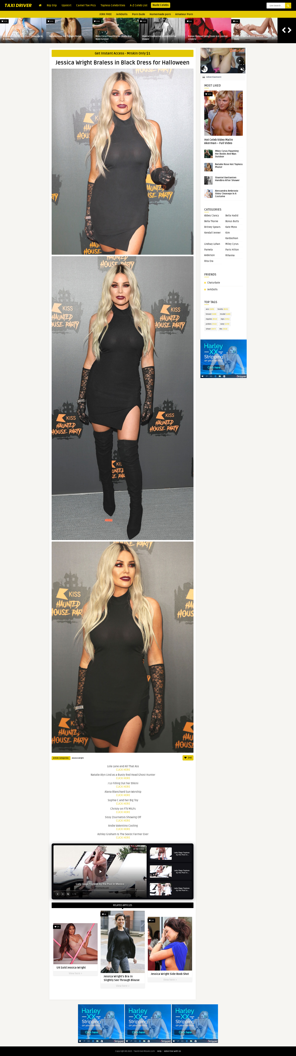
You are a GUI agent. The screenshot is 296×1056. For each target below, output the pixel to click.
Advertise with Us (172, 1051)
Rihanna (230, 255)
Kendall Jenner (212, 232)
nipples (211, 319)
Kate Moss (231, 227)
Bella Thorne (211, 221)
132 (152, 920)
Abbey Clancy (211, 215)
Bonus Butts (232, 221)
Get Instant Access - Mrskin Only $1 (122, 53)
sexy (224, 324)
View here (75, 973)
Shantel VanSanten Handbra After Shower (159, 37)
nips (225, 319)
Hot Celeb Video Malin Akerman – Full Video (218, 141)
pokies (211, 324)
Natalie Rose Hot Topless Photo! (65, 36)
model (225, 314)
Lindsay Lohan (212, 244)
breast (211, 314)
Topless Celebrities (113, 5)
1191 (144, 21)
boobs (223, 309)
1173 (5, 21)
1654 (209, 94)
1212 (51, 21)
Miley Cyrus (231, 244)
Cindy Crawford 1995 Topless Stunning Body (253, 37)
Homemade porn (160, 14)
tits (223, 329)
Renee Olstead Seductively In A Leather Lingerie (208, 37)
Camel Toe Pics (86, 5)
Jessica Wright (78, 758)
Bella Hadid (231, 215)
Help (159, 1051)
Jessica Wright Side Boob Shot (170, 974)
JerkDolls (121, 14)
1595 (98, 21)
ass (210, 309)
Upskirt (66, 5)
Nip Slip (52, 5)
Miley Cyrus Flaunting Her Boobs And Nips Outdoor (114, 37)
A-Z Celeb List (138, 5)
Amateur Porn (184, 14)
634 (236, 21)
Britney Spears (212, 227)
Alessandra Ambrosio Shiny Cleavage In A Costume (23, 37)
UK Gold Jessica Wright (71, 967)
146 (189, 757)
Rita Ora (208, 261)
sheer (211, 329)
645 (190, 21)
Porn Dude (138, 14)
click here (123, 769)
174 (57, 927)
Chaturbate (213, 282)
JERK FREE (105, 14)
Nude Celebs (160, 5)
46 (105, 914)
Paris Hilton (232, 249)
